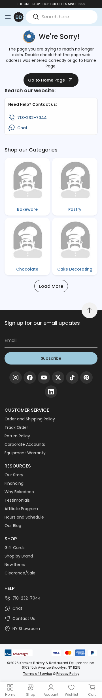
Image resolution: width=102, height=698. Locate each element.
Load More (51, 286)
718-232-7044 (32, 117)
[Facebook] (30, 377)
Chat (22, 128)
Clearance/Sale (20, 573)
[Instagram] (15, 377)
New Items (15, 564)
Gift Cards (15, 547)
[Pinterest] (86, 377)
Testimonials (17, 500)
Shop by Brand (19, 556)
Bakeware (27, 209)
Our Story (14, 475)
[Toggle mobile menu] (8, 17)
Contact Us (23, 618)
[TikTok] (72, 377)
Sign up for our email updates (42, 322)
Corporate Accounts (25, 444)
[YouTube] (44, 377)
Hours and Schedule (24, 517)
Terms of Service (37, 673)
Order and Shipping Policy (30, 419)
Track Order (16, 427)
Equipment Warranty (25, 453)
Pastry (74, 209)
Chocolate (27, 269)
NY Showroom (26, 628)
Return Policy (17, 436)
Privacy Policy (67, 673)
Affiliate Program (21, 509)
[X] (58, 377)
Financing (14, 483)
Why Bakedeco (19, 492)
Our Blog (13, 525)
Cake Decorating (74, 269)
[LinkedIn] (51, 391)
